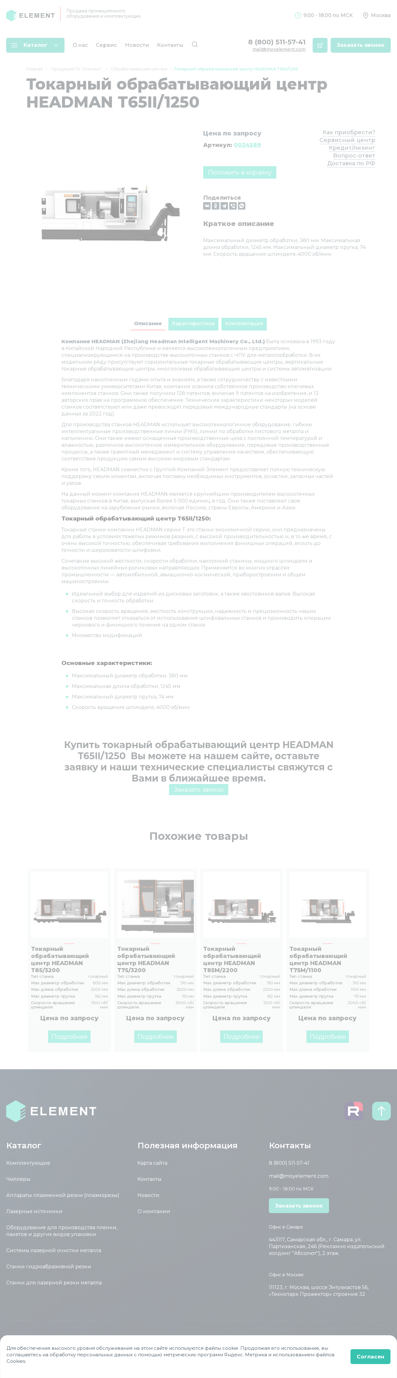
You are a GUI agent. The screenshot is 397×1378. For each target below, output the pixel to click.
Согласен (370, 1357)
